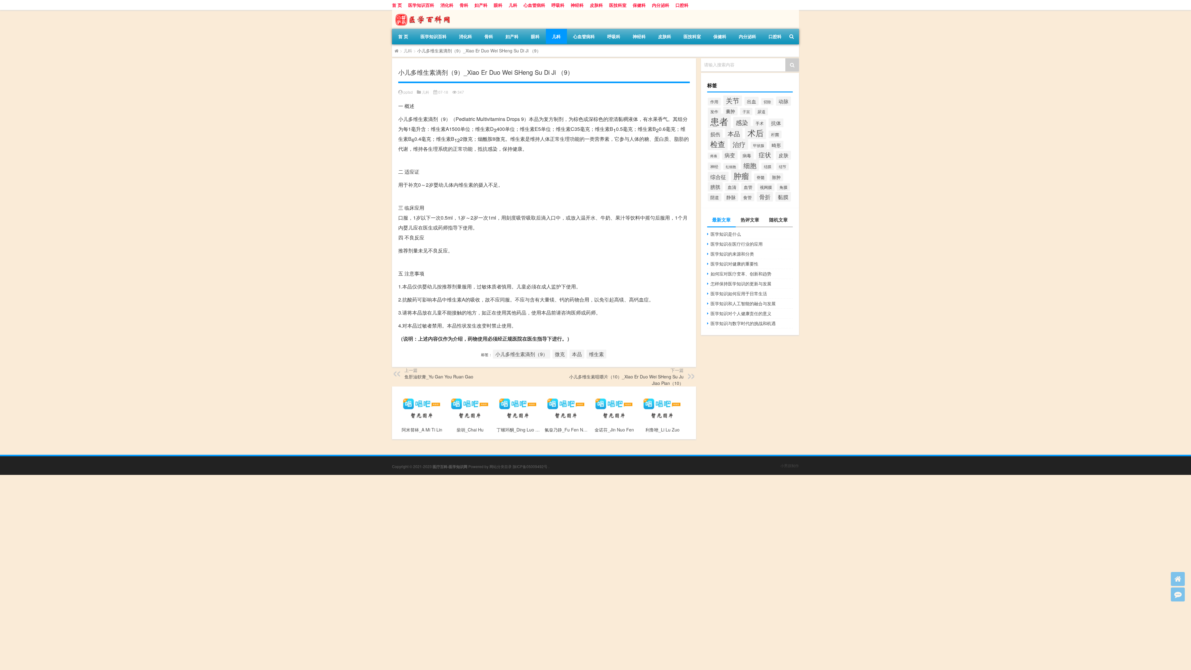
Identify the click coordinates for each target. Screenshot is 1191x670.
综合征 (718, 177)
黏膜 (783, 197)
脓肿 (776, 177)
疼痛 (713, 156)
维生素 (596, 354)
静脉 (731, 197)
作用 (714, 102)
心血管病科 (534, 5)
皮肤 (783, 155)
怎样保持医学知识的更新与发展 (741, 283)
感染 (742, 122)
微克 (560, 354)
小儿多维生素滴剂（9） (521, 354)
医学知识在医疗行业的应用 (737, 244)
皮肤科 (596, 5)
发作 (714, 111)
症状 (765, 154)
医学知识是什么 (726, 234)
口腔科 (682, 5)
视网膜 (766, 187)
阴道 (714, 197)
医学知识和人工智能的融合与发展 (743, 303)
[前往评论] (1178, 594)
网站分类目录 (500, 466)
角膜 (783, 187)
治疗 (739, 144)
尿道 (761, 111)
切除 (767, 101)
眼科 (498, 5)
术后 (755, 132)
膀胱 (715, 186)
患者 (719, 120)
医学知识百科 (421, 5)
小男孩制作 (789, 465)
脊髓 (760, 177)
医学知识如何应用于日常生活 (739, 293)
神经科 (577, 5)
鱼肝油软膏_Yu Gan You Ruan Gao (438, 376)
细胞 (749, 165)
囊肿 (730, 111)
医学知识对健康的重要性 (734, 264)
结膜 (767, 166)
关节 (732, 100)
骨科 (464, 5)
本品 (577, 354)
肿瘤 (741, 175)
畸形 (776, 145)
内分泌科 (660, 5)
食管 (747, 197)
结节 (782, 166)
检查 (717, 144)
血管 (748, 187)
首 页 (397, 5)
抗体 (776, 122)
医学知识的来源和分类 (732, 254)
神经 (714, 166)
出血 (751, 101)
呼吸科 (557, 5)
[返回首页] (1178, 579)
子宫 (746, 111)
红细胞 (731, 166)
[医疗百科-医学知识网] (424, 12)
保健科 (639, 5)
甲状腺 (758, 145)
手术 (760, 123)
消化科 (446, 5)
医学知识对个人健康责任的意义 (741, 313)
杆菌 (775, 134)
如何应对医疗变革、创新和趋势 (741, 273)
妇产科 (481, 5)
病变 (730, 155)
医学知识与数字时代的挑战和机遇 (743, 323)
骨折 (764, 197)
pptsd (408, 92)
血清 (732, 187)
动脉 (783, 101)
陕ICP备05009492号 (530, 466)
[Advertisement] (186, 518)
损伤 (715, 134)
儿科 (513, 5)
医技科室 (618, 5)
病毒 (747, 155)
